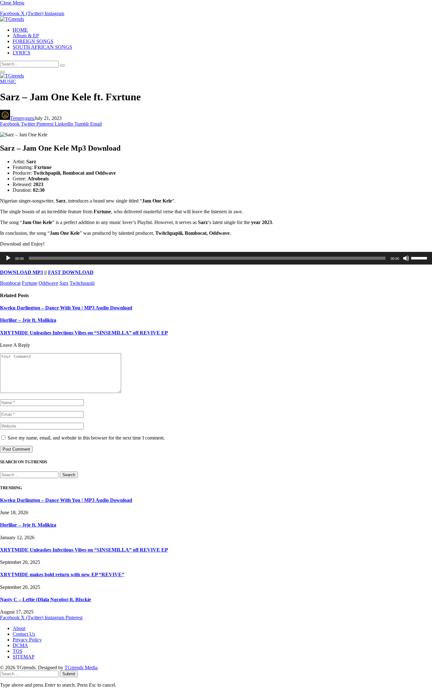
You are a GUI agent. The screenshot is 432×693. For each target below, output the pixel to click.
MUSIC (8, 81)
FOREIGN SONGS (33, 41)
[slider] (420, 257)
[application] (216, 258)
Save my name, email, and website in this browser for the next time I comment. (86, 437)
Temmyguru (22, 118)
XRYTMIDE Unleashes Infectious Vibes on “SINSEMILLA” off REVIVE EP (84, 332)
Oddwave (48, 283)
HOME (20, 30)
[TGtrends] (12, 19)
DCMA (20, 645)
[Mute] (406, 258)
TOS (17, 651)
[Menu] (2, 72)
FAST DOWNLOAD (71, 272)
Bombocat (10, 283)
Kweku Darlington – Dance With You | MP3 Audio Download (66, 307)
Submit (68, 673)
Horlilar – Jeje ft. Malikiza (28, 320)
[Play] (8, 258)
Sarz (63, 283)
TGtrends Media (81, 667)
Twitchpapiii (82, 283)
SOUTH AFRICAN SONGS (42, 47)
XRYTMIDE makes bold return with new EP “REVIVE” (62, 574)
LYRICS (21, 52)
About (19, 628)
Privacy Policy (27, 639)
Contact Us (24, 634)
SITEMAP (23, 656)
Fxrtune (29, 283)
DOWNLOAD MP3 (21, 272)
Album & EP (26, 35)
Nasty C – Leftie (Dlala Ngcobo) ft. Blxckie (45, 599)
